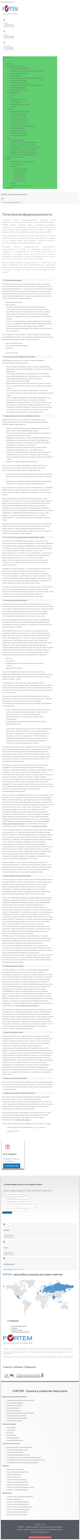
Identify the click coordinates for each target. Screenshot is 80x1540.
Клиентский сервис (17, 128)
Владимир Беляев (20, 168)
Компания (6, 1203)
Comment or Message (10, 1207)
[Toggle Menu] (3, 60)
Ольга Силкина (19, 176)
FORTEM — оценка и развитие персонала (14, 194)
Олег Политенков (20, 173)
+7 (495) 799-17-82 (9, 25)
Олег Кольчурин (19, 178)
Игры (8, 138)
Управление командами (19, 114)
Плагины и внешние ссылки (13, 1032)
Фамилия (25, 1195)
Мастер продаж (16, 75)
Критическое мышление (19, 90)
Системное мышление (18, 87)
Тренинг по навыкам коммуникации (23, 126)
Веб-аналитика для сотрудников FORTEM (40, 1537)
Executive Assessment (18, 99)
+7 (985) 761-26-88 (9, 36)
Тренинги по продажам (18, 116)
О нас (8, 159)
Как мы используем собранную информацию (19, 357)
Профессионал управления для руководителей (27, 71)
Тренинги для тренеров (19, 133)
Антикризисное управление (20, 68)
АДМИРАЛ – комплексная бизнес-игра (24, 152)
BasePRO (14, 107)
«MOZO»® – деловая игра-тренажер (23, 149)
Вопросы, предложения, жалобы (15, 1078)
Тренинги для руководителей (20, 111)
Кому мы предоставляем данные (15, 600)
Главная (9, 64)
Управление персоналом (19, 123)
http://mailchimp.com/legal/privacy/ (27, 1005)
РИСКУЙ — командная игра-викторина (23, 154)
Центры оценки (16, 102)
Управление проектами (19, 80)
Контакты (10, 188)
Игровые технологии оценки (20, 104)
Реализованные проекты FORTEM (22, 161)
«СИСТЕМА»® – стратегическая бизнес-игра (26, 147)
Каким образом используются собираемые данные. (22, 416)
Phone (4, 1210)
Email (4, 1200)
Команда (13, 166)
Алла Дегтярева (19, 180)
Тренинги (10, 109)
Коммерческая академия (19, 73)
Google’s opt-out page (40, 826)
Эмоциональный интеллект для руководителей (26, 85)
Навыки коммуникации (18, 130)
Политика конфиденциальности (21, 185)
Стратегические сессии (15, 157)
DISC (12, 97)
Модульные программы (15, 66)
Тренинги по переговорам (19, 118)
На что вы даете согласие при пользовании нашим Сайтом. (24, 537)
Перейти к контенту (7, 2)
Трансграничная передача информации (17, 876)
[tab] (27, 280)
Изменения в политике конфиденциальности (19, 1093)
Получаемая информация (13, 280)
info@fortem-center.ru (23, 1120)
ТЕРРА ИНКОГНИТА (17, 140)
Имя (4, 1191)
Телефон (5, 1198)
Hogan (13, 95)
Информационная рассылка (13, 966)
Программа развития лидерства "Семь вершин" (27, 78)
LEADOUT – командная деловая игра (23, 145)
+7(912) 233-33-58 (8, 47)
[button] (7, 57)
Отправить (7, 1212)
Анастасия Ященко (20, 171)
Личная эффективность (19, 135)
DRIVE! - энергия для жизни (20, 83)
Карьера (13, 183)
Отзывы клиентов (17, 164)
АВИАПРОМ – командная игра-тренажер (24, 142)
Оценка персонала (13, 92)
